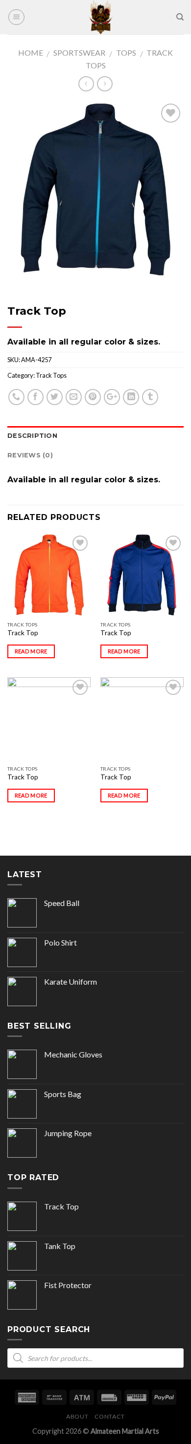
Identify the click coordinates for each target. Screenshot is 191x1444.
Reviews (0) (30, 455)
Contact (110, 1416)
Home (30, 52)
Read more (31, 651)
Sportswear (79, 52)
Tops (126, 52)
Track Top (22, 633)
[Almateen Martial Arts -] (100, 17)
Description (32, 435)
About (77, 1416)
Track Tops (51, 375)
